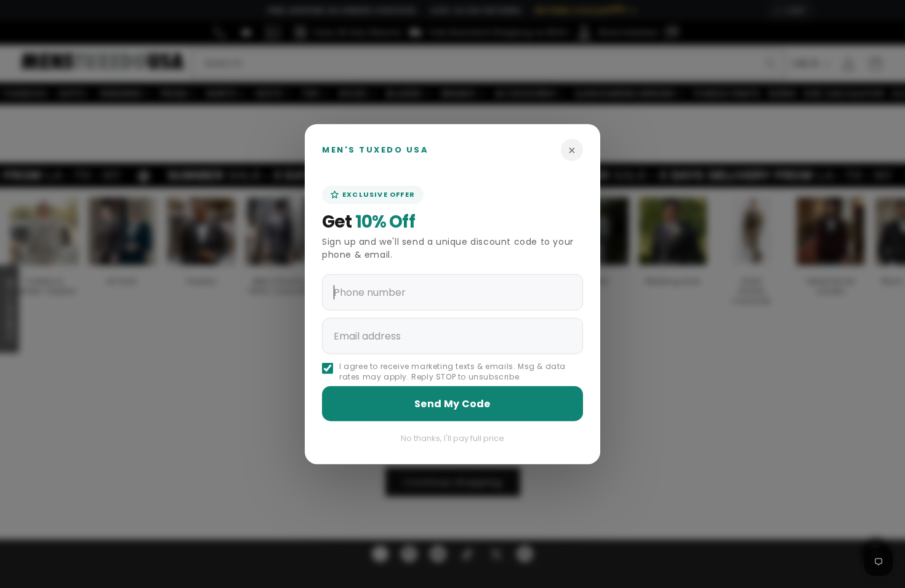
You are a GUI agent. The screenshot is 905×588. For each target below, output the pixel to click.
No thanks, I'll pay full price (452, 437)
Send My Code (452, 403)
